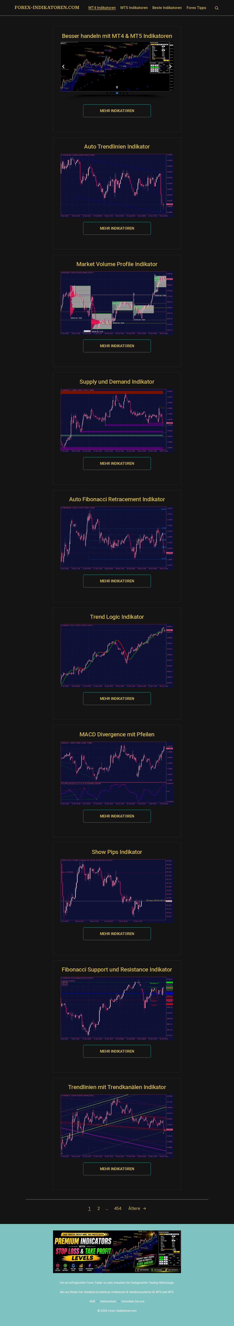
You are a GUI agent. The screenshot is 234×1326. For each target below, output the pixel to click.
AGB (92, 1301)
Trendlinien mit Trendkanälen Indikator (117, 1087)
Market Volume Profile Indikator (116, 264)
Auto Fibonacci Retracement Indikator (117, 499)
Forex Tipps (196, 7)
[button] (63, 66)
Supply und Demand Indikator (117, 381)
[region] (117, 70)
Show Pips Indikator (117, 851)
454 (117, 1208)
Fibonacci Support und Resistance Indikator (117, 969)
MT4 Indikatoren (102, 7)
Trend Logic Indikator (117, 616)
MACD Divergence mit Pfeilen (117, 734)
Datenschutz (108, 1301)
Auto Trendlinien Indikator (117, 146)
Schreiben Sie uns (132, 1301)
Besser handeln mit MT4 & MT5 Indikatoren (117, 35)
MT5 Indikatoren (134, 7)
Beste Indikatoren (167, 7)
